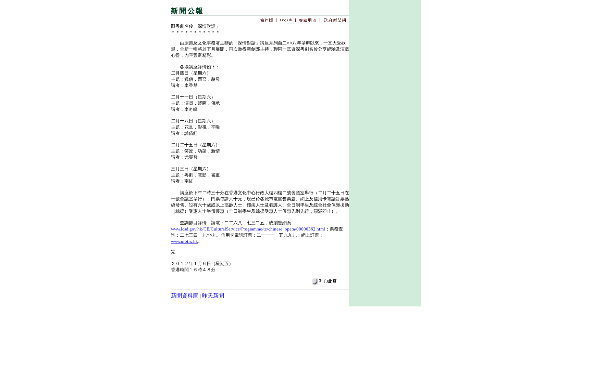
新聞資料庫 (184, 296)
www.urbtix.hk (184, 241)
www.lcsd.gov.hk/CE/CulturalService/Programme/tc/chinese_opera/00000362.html (248, 229)
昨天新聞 (213, 296)
